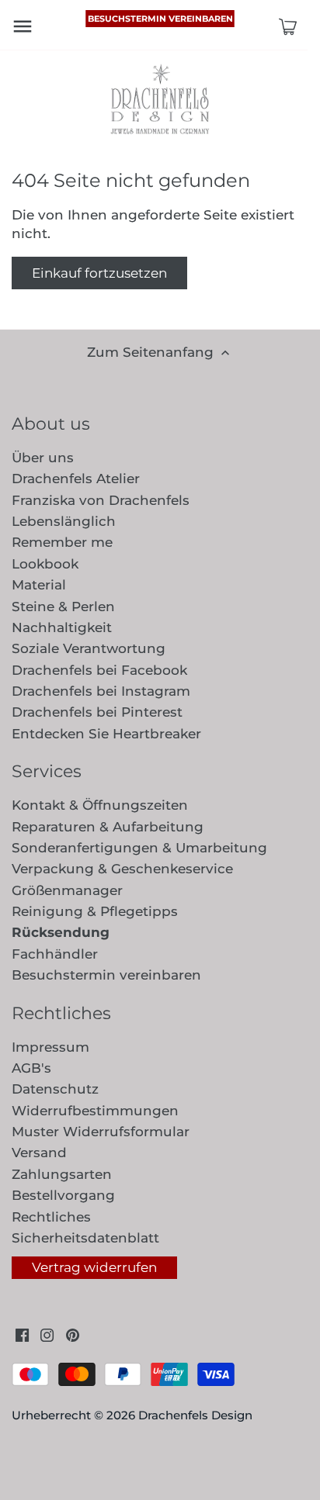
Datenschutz (55, 1089)
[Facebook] (22, 1334)
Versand (39, 1152)
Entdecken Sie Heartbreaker (106, 733)
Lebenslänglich (64, 521)
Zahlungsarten (62, 1174)
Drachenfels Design (195, 1415)
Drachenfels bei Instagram (101, 691)
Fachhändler (55, 954)
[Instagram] (47, 1334)
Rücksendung (61, 932)
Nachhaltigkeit (62, 627)
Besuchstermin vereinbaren (160, 18)
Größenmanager (67, 890)
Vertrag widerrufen (94, 1267)
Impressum (50, 1047)
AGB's (31, 1068)
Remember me (62, 542)
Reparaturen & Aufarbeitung (107, 827)
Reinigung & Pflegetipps (95, 911)
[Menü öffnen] (22, 26)
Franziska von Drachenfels (101, 500)
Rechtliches (51, 1217)
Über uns (43, 457)
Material (39, 585)
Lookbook (45, 564)
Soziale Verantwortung (88, 648)
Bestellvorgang (63, 1195)
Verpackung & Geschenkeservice (122, 868)
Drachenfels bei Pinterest (97, 712)
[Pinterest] (72, 1334)
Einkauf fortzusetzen (99, 273)
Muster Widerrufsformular (101, 1131)
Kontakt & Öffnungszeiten (100, 805)
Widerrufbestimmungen (95, 1110)
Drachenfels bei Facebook (99, 670)
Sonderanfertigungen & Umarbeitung (139, 847)
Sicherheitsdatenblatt (85, 1238)
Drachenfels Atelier (76, 478)
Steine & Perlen (63, 606)
